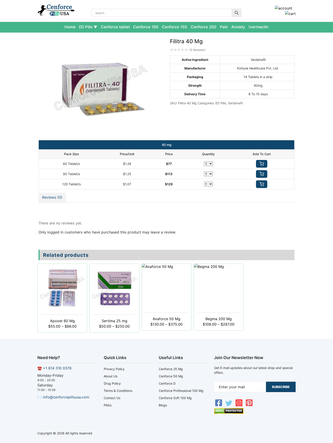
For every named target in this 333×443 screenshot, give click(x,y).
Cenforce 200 (203, 27)
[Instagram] (240, 405)
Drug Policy (112, 383)
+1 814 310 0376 (57, 368)
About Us (110, 376)
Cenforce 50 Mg (171, 376)
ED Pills (85, 27)
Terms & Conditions (118, 391)
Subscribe (281, 387)
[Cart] (290, 13)
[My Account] (283, 8)
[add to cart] (261, 164)
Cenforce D (167, 383)
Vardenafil (235, 103)
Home (70, 27)
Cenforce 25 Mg (171, 369)
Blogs (163, 405)
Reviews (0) (52, 197)
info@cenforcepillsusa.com (66, 397)
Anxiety (238, 27)
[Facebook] (219, 405)
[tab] (52, 197)
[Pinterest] (249, 405)
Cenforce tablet (115, 27)
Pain (224, 27)
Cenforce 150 (174, 27)
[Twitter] (229, 405)
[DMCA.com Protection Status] (229, 412)
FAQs (107, 405)
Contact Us (112, 398)
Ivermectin (258, 27)
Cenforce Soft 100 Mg (175, 398)
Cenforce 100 (145, 27)
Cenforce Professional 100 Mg (181, 391)
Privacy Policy (114, 369)
